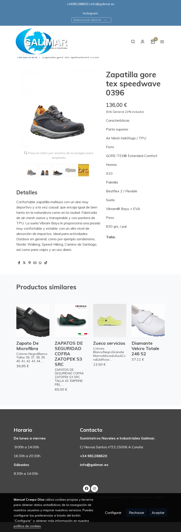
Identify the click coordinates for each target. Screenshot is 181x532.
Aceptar (158, 512)
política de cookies (27, 526)
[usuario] (142, 41)
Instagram (90, 13)
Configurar (113, 512)
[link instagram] (94, 488)
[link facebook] (86, 488)
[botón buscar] (132, 41)
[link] (41, 41)
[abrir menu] (162, 41)
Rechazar (136, 512)
